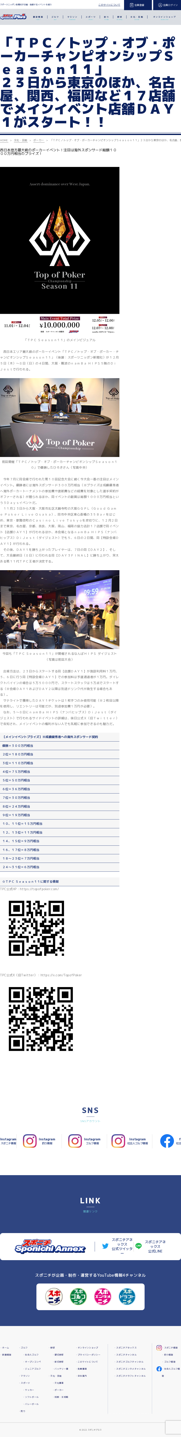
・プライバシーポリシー (87, 1354)
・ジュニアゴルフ (32, 1368)
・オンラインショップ (86, 1347)
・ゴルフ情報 (168, 1361)
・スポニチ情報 (170, 1347)
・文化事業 (58, 1383)
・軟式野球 (58, 1361)
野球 (120, 17)
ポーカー (38, 140)
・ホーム (4, 1347)
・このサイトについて (86, 1361)
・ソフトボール (31, 1397)
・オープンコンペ (32, 1361)
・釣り (22, 1411)
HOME (4, 140)
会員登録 (139, 5)
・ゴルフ (23, 1347)
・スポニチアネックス (125, 1347)
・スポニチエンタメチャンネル (130, 1368)
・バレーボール (31, 1404)
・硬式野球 (58, 1354)
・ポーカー (58, 1390)
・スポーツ (24, 1383)
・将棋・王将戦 (60, 1397)
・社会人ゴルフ (31, 1354)
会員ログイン (170, 5)
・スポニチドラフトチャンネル (130, 1375)
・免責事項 (81, 1368)
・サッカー (28, 1390)
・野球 (51, 1347)
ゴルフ (55, 17)
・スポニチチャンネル (125, 1354)
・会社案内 (81, 1375)
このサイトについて (109, 5)
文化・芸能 (136, 17)
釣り (106, 17)
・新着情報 (5, 1354)
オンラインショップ (164, 17)
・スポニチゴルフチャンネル (128, 1361)
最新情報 (38, 17)
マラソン (72, 17)
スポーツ (91, 17)
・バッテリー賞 (60, 1368)
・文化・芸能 (55, 1375)
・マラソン (24, 1375)
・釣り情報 (167, 1354)
